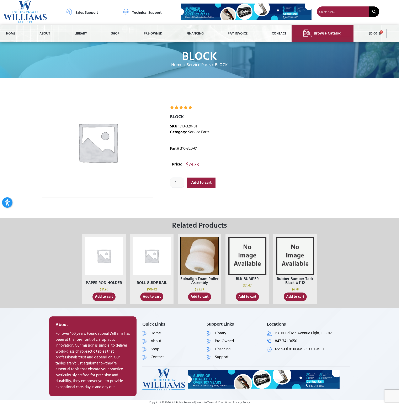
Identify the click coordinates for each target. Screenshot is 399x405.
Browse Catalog (327, 33)
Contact (279, 33)
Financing (195, 33)
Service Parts (199, 64)
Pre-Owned (153, 33)
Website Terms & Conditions (214, 402)
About (44, 33)
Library (80, 33)
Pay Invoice (238, 33)
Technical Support (147, 13)
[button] (7, 202)
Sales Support (86, 13)
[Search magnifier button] (374, 11)
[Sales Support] (69, 12)
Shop (115, 33)
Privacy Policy (241, 402)
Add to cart (201, 182)
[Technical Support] (126, 12)
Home (10, 33)
